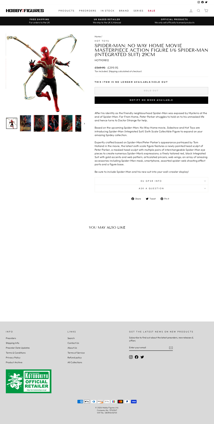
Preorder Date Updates (18, 347)
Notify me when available (151, 100)
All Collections (75, 362)
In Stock (108, 10)
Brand (124, 10)
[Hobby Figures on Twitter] (142, 357)
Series (138, 10)
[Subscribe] (171, 348)
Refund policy (75, 357)
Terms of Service (76, 352)
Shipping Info (12, 343)
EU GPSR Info (151, 181)
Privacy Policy (13, 357)
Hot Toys (102, 41)
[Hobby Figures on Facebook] (136, 357)
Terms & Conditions (15, 352)
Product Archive (14, 362)
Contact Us (73, 343)
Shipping (113, 71)
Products (67, 10)
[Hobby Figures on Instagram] (131, 357)
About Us (72, 347)
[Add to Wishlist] (9, 239)
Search (71, 338)
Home (98, 36)
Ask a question (151, 188)
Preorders (88, 10)
